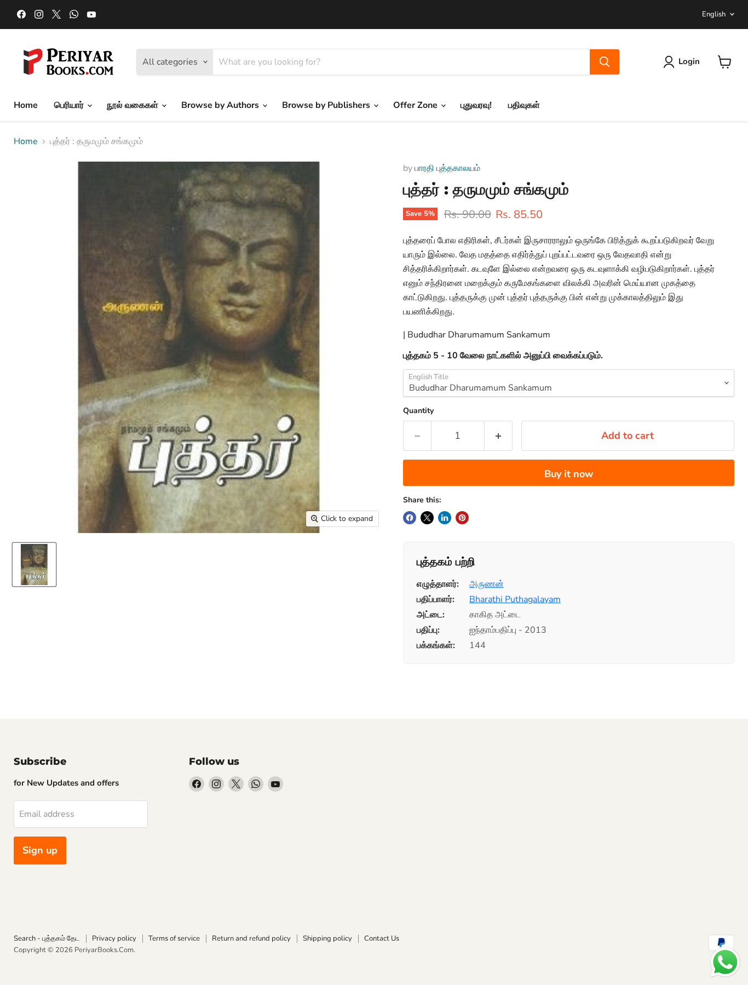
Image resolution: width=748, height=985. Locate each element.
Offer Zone (416, 105)
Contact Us (381, 938)
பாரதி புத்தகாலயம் (447, 168)
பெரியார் (70, 105)
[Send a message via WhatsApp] (725, 962)
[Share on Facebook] (409, 517)
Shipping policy (327, 938)
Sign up (39, 850)
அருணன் (486, 584)
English (714, 14)
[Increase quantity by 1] (499, 436)
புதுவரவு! (476, 105)
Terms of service (174, 938)
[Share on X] (427, 517)
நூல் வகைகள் (133, 105)
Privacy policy (114, 938)
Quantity (418, 410)
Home (26, 105)
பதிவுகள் (524, 105)
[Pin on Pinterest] (462, 517)
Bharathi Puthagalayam (515, 599)
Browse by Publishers (327, 105)
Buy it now (568, 473)
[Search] (604, 62)
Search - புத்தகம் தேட (47, 938)
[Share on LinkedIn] (444, 517)
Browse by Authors (221, 105)
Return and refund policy (251, 938)
